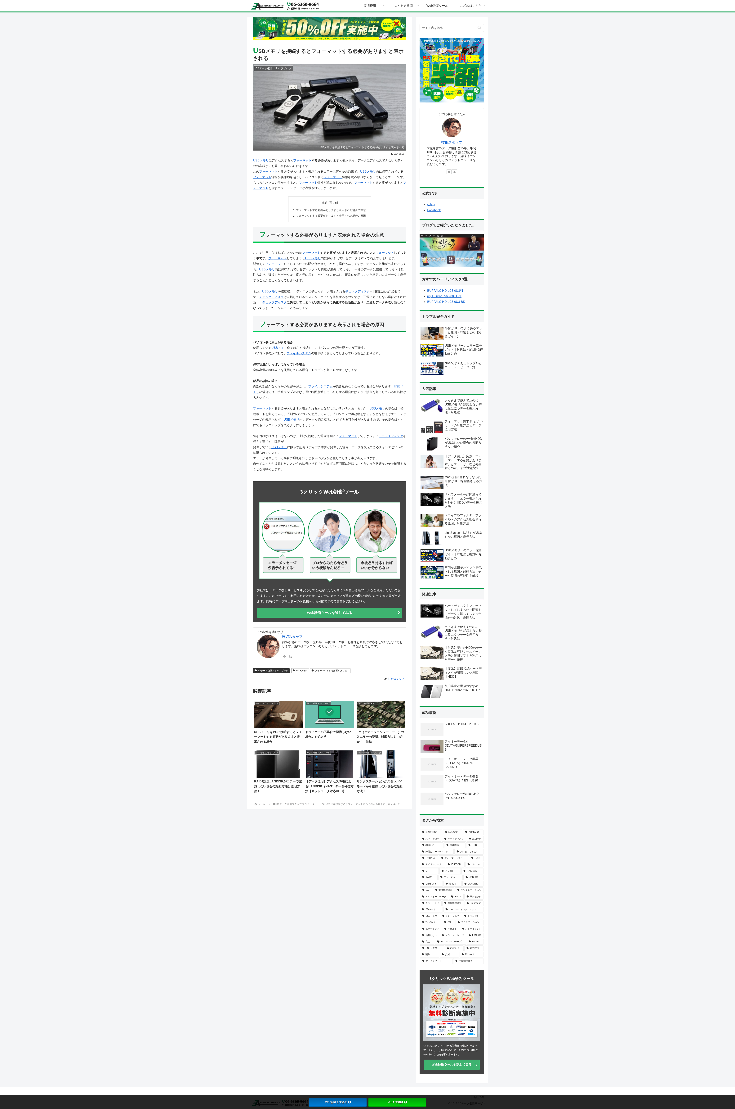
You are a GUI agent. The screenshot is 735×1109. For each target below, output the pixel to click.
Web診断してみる (336, 1102)
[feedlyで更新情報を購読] (284, 656)
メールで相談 (395, 1102)
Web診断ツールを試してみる (329, 613)
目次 (324, 202)
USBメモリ (261, 160)
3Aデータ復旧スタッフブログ (273, 670)
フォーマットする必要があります (332, 670)
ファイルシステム (299, 353)
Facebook (434, 210)
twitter (431, 204)
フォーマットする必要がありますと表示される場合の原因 (331, 215)
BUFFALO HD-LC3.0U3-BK (446, 301)
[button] (479, 28)
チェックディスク (357, 291)
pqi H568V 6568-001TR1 (444, 296)
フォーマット (302, 160)
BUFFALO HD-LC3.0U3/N (445, 290)
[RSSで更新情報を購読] (290, 656)
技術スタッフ (292, 637)
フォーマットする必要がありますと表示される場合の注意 (331, 210)
